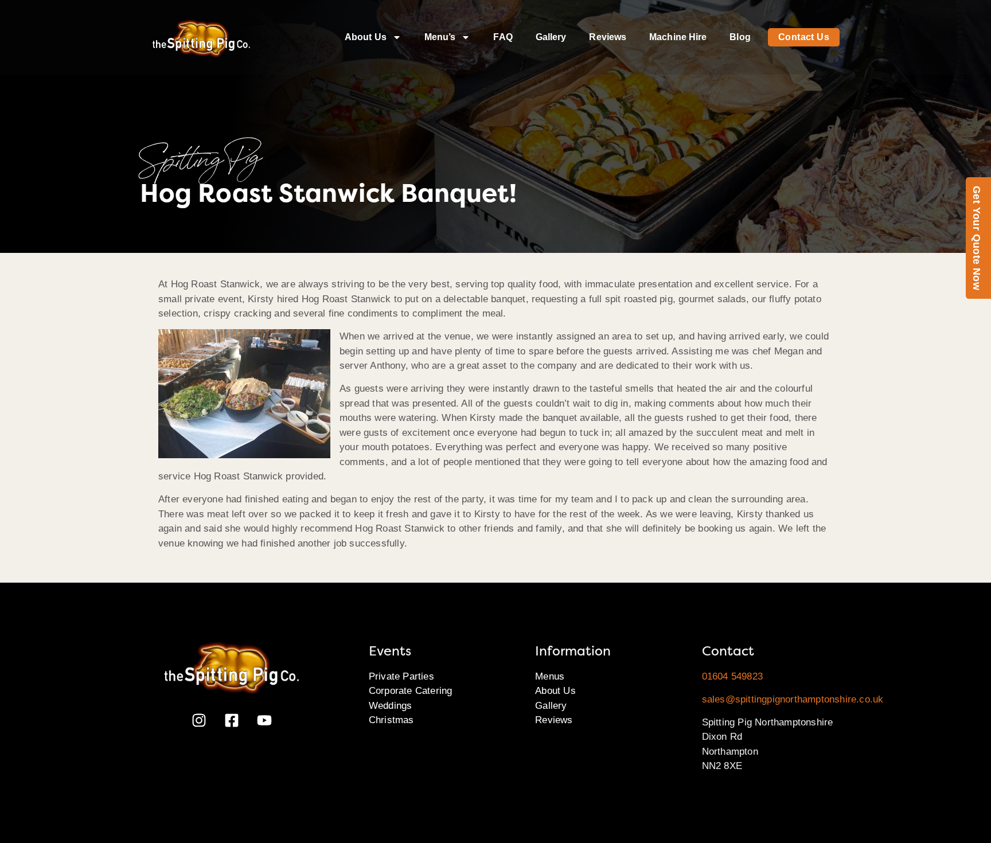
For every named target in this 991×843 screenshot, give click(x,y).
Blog (739, 37)
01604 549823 (732, 676)
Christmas (391, 720)
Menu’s (440, 37)
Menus (549, 676)
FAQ (502, 37)
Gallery (551, 37)
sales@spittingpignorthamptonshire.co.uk (793, 699)
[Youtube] (264, 720)
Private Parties (401, 676)
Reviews (607, 37)
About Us (366, 37)
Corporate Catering (410, 690)
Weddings (390, 705)
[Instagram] (199, 720)
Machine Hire (678, 37)
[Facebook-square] (232, 720)
